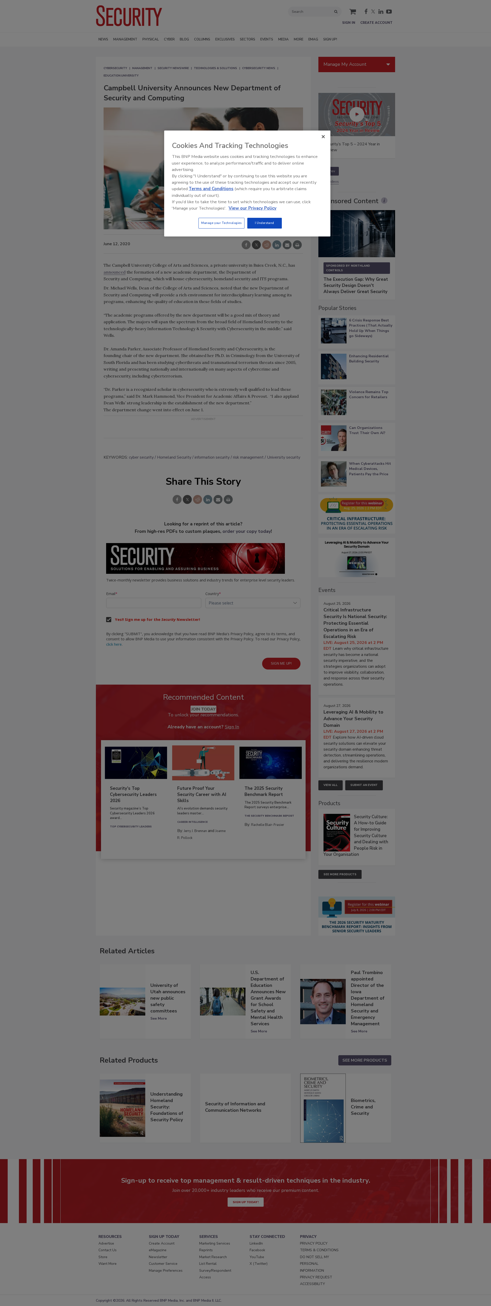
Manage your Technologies (221, 223)
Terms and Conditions (211, 189)
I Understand (264, 223)
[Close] (323, 136)
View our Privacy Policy (252, 208)
